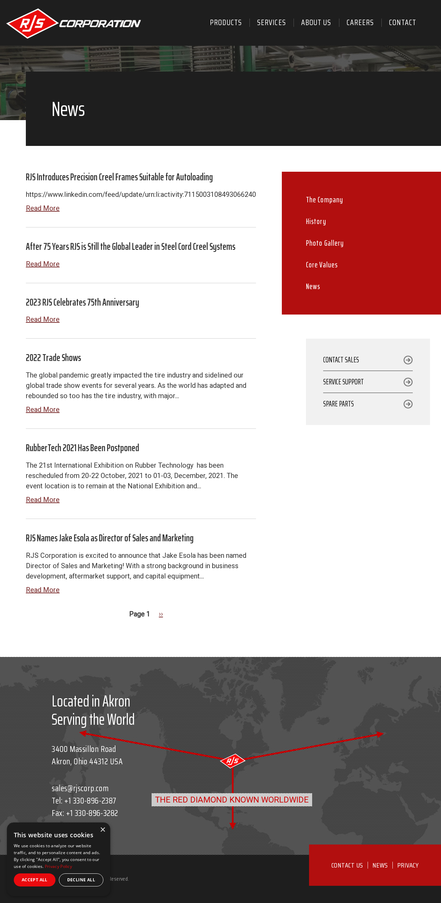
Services (271, 23)
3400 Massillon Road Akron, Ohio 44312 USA (87, 755)
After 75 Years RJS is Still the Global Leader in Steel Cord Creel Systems (130, 246)
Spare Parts (338, 404)
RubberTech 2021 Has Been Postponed (82, 447)
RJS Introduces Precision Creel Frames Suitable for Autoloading (119, 176)
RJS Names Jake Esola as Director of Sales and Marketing (110, 537)
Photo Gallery (325, 243)
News (313, 286)
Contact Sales (341, 360)
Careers (360, 23)
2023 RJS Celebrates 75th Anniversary (82, 302)
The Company (324, 200)
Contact (402, 23)
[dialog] (58, 859)
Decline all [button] (81, 880)
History (316, 221)
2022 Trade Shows (53, 357)
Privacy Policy (58, 866)
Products (226, 23)
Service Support (343, 382)
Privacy (408, 865)
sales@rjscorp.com (80, 788)
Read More (43, 208)
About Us (316, 23)
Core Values (322, 265)
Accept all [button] (35, 880)
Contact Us (347, 865)
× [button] (102, 829)
